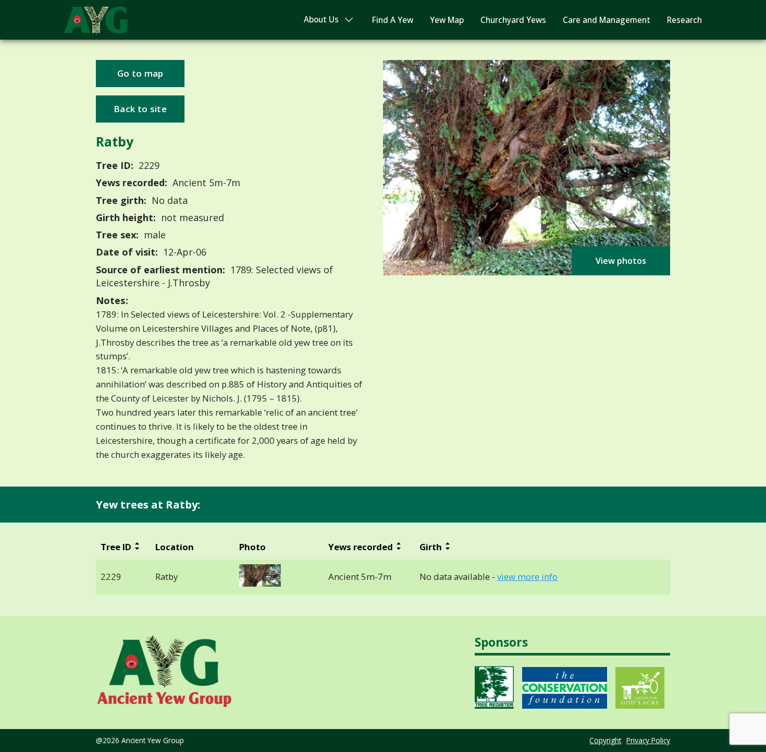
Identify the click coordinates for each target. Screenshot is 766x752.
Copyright (605, 740)
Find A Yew (392, 20)
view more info (527, 577)
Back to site (140, 109)
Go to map (140, 73)
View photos (621, 260)
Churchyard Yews (513, 20)
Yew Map (447, 20)
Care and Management (606, 20)
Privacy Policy (648, 740)
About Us (321, 19)
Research (684, 20)
